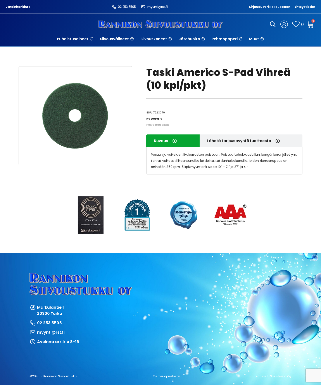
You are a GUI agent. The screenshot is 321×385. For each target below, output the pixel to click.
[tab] (173, 140)
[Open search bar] (272, 24)
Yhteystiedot (305, 7)
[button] (75, 39)
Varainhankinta (18, 7)
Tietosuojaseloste (166, 376)
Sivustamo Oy (281, 376)
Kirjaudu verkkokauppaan (269, 7)
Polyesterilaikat (157, 125)
